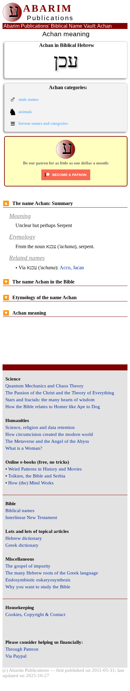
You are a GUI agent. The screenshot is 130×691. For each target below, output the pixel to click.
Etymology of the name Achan (40, 297)
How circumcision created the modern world (49, 434)
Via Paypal (16, 656)
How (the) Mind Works (31, 482)
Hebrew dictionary (23, 538)
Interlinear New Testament (31, 517)
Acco (65, 267)
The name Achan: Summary (38, 203)
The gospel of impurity (27, 565)
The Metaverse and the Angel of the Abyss (47, 441)
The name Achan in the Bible (38, 281)
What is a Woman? (23, 448)
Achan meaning (24, 313)
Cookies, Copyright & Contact (35, 614)
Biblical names (19, 510)
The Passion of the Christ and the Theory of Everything (59, 392)
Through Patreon (21, 649)
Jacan (78, 267)
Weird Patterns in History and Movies (45, 468)
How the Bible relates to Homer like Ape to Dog (52, 406)
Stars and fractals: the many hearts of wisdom (50, 399)
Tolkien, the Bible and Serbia (36, 475)
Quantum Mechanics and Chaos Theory (44, 385)
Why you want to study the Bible (37, 586)
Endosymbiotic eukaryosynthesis (37, 579)
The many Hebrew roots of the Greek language (51, 572)
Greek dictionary (21, 545)
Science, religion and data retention (40, 427)
